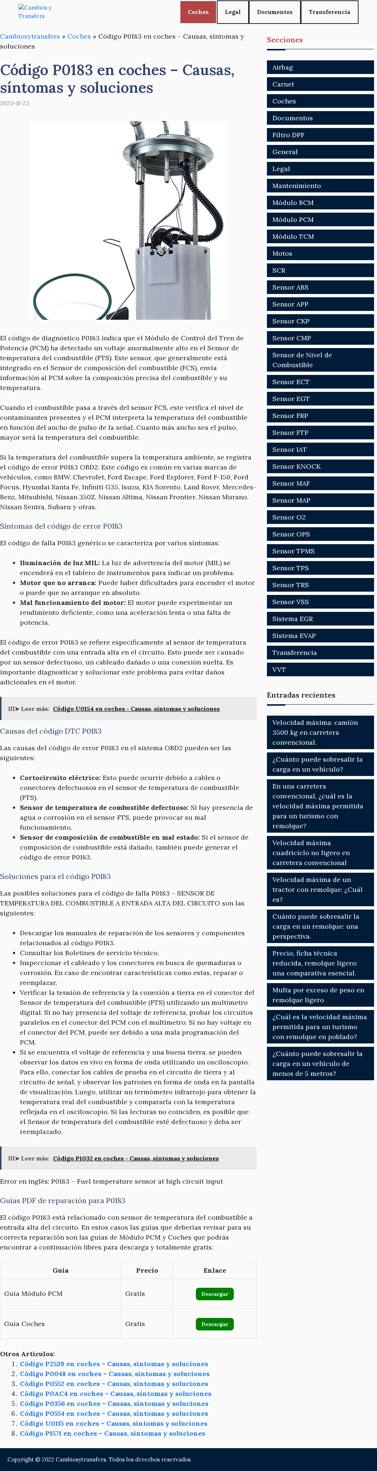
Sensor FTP (290, 432)
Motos (282, 253)
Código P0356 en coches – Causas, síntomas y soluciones (114, 1403)
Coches (198, 11)
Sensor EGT (291, 398)
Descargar (214, 1294)
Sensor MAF (291, 483)
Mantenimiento (296, 185)
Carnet (283, 84)
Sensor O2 (289, 517)
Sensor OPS (291, 534)
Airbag (282, 67)
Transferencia (329, 11)
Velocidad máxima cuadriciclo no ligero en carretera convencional (311, 853)
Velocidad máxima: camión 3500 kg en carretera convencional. (315, 732)
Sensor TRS (290, 585)
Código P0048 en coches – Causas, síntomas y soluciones (114, 1373)
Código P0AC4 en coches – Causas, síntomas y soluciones (115, 1393)
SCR (278, 270)
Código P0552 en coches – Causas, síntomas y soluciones (114, 1383)
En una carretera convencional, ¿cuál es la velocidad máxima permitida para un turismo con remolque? (317, 806)
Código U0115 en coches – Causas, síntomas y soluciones (113, 1423)
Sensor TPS (290, 568)
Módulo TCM (293, 236)
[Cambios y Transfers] (46, 12)
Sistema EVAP (294, 635)
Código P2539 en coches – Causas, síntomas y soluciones (114, 1364)
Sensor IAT (289, 449)
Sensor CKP (291, 321)
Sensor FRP (290, 415)
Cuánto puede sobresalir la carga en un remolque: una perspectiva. (315, 926)
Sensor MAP (291, 500)
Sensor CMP (291, 338)
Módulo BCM (293, 202)
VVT (279, 669)
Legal (233, 11)
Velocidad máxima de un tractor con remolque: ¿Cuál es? (317, 889)
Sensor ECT (291, 382)
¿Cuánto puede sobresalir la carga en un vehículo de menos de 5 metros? (317, 1063)
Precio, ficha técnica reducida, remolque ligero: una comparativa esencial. (314, 963)
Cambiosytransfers (30, 36)
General (285, 152)
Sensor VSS (290, 602)
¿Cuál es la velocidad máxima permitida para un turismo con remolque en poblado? (319, 1027)
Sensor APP (290, 304)
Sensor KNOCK (296, 466)
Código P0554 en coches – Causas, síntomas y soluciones (114, 1413)
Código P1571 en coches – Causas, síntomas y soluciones (112, 1433)
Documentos (275, 11)
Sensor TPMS (293, 551)
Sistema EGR (292, 618)
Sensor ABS (290, 287)
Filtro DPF (288, 135)
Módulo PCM (293, 219)
